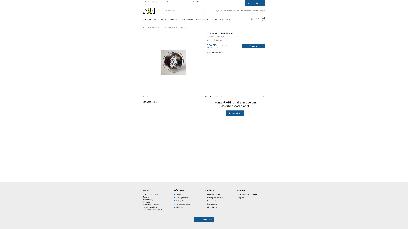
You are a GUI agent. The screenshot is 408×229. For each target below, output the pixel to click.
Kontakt (236, 11)
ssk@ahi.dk (152, 207)
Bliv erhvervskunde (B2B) (249, 11)
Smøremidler (187, 20)
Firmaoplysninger (182, 197)
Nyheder (219, 11)
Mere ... (229, 20)
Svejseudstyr (202, 20)
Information (228, 11)
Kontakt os (236, 113)
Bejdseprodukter (150, 20)
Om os (178, 194)
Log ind (241, 197)
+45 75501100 (205, 219)
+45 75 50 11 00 (256, 3)
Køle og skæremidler (170, 20)
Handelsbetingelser (183, 204)
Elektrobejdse (217, 20)
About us (179, 207)
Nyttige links (181, 201)
